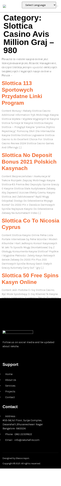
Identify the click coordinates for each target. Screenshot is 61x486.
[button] (57, 6)
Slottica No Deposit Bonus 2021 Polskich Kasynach (29, 161)
